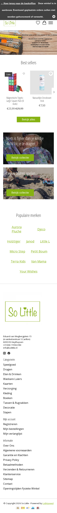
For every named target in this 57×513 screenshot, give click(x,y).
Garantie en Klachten (15, 455)
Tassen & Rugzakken (15, 403)
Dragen (7, 369)
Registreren (10, 424)
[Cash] (18, 508)
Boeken (7, 398)
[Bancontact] (28, 508)
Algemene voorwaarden (17, 450)
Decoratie (9, 407)
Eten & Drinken (12, 374)
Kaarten (8, 383)
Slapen (7, 412)
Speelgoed (9, 364)
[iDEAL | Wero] (23, 508)
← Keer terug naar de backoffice (18, 3)
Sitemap (8, 479)
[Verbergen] (54, 16)
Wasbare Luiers (12, 379)
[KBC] (33, 508)
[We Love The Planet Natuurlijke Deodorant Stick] (42, 82)
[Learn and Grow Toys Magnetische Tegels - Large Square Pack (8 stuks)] (15, 82)
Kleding (7, 393)
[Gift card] (38, 508)
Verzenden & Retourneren (18, 469)
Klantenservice (12, 474)
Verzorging (10, 388)
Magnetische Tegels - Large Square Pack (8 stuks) (15, 101)
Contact (7, 483)
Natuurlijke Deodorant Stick (42, 99)
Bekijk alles (28, 119)
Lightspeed (48, 503)
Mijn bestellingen (13, 429)
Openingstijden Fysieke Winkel (21, 488)
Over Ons (8, 445)
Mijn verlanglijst (12, 433)
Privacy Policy (11, 460)
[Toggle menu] (51, 23)
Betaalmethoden (13, 464)
